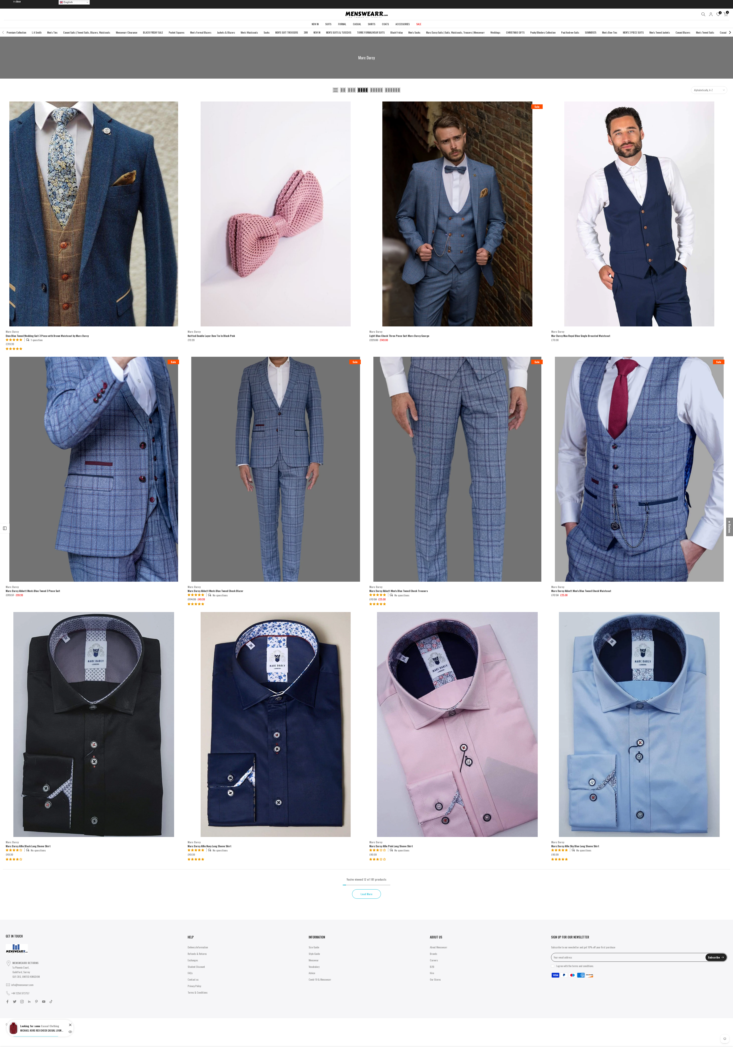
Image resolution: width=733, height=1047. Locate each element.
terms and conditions (582, 966)
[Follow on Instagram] (22, 1001)
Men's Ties (52, 32)
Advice (312, 973)
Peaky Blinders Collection (542, 32)
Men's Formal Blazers (200, 32)
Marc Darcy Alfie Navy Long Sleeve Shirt (209, 846)
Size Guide (314, 947)
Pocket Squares (176, 32)
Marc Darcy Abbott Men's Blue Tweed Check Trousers (398, 591)
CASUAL (357, 24)
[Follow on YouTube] (43, 1001)
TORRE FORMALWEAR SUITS (371, 32)
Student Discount (196, 967)
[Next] (730, 32)
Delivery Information (198, 947)
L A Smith (36, 32)
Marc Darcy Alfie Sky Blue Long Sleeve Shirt (575, 846)
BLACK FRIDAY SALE (153, 32)
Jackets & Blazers (226, 32)
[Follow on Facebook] (7, 1001)
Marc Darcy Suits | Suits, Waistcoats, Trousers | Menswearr (455, 32)
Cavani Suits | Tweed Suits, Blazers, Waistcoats (86, 32)
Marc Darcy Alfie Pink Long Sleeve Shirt (391, 846)
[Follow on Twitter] (14, 1001)
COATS (385, 24)
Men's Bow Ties (609, 32)
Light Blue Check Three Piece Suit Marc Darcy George (399, 336)
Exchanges (193, 960)
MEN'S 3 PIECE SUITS (633, 32)
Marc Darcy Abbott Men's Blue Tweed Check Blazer (215, 591)
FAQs (190, 973)
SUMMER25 (590, 32)
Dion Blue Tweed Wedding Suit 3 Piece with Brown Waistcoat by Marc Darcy (47, 336)
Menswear (314, 960)
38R (306, 32)
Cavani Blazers (683, 32)
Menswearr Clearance (126, 32)
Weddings (495, 32)
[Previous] (3, 32)
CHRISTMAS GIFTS (515, 32)
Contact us (193, 979)
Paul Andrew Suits (570, 32)
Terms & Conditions (197, 992)
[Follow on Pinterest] (36, 1001)
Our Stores (435, 979)
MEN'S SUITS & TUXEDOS (338, 32)
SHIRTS (371, 24)
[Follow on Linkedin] (29, 1001)
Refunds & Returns (197, 954)
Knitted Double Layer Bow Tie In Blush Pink (211, 336)
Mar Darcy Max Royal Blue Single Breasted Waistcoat (580, 336)
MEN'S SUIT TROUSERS (286, 32)
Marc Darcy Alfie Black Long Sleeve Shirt (28, 846)
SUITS (328, 24)
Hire (432, 973)
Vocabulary (314, 967)
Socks (267, 32)
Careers (434, 960)
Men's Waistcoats (249, 32)
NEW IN (315, 24)
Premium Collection (16, 32)
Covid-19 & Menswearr (320, 979)
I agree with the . (575, 966)
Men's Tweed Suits (705, 32)
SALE (418, 24)
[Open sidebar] (5, 528)
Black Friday (396, 32)
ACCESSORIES (403, 24)
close (10, 1)
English (68, 2)
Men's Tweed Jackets (659, 32)
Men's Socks (414, 32)
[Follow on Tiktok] (51, 1001)
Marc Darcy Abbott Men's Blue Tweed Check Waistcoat (581, 591)
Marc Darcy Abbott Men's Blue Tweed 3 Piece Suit (33, 591)
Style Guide (314, 954)
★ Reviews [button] (730, 527)
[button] (14, 348)
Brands (433, 954)
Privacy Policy (194, 986)
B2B (432, 967)
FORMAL (342, 24)
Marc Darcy (12, 331)
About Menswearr (438, 947)
